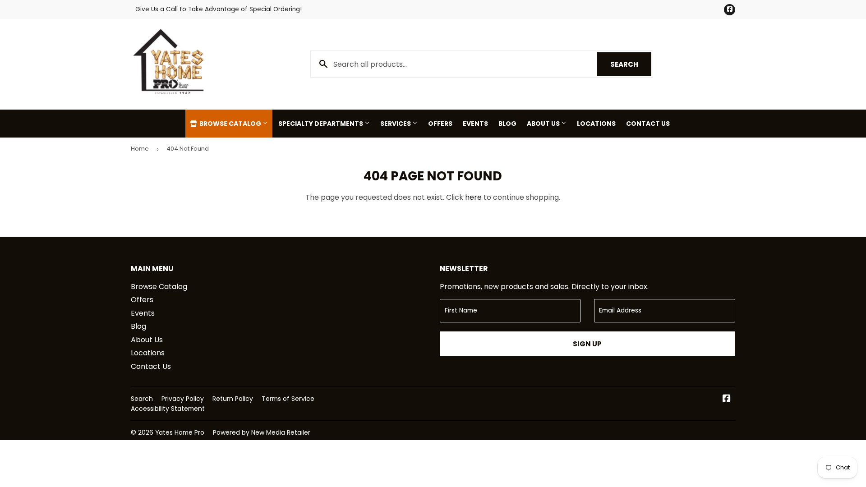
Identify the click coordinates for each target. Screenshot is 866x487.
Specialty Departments (321, 123)
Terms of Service (288, 398)
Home (140, 148)
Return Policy (232, 398)
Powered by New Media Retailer (261, 432)
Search (630, 64)
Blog (507, 123)
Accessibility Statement (168, 408)
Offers (440, 123)
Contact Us (648, 123)
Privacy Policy (182, 398)
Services (396, 123)
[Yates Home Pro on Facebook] (727, 399)
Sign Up (587, 344)
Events (475, 123)
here (473, 197)
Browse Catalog (230, 123)
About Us (544, 123)
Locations (596, 123)
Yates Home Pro (179, 432)
